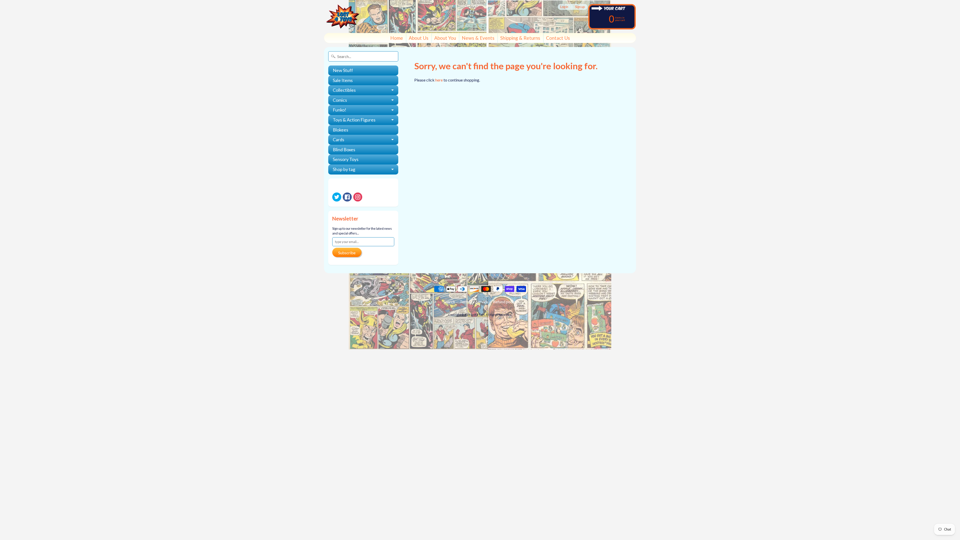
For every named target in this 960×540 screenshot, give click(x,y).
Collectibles (344, 90)
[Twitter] (336, 197)
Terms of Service (474, 301)
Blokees (340, 129)
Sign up (580, 6)
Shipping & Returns (520, 38)
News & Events (478, 38)
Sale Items (343, 80)
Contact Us (558, 38)
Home (396, 38)
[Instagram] (357, 197)
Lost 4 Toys (478, 314)
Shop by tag (344, 169)
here (439, 80)
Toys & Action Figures (354, 119)
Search (449, 301)
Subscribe (347, 252)
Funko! (339, 109)
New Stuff (343, 70)
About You (445, 38)
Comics (340, 100)
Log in (564, 6)
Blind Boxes (344, 149)
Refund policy (504, 301)
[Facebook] (347, 197)
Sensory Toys (345, 159)
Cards (338, 139)
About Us (418, 38)
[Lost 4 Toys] (343, 16)
